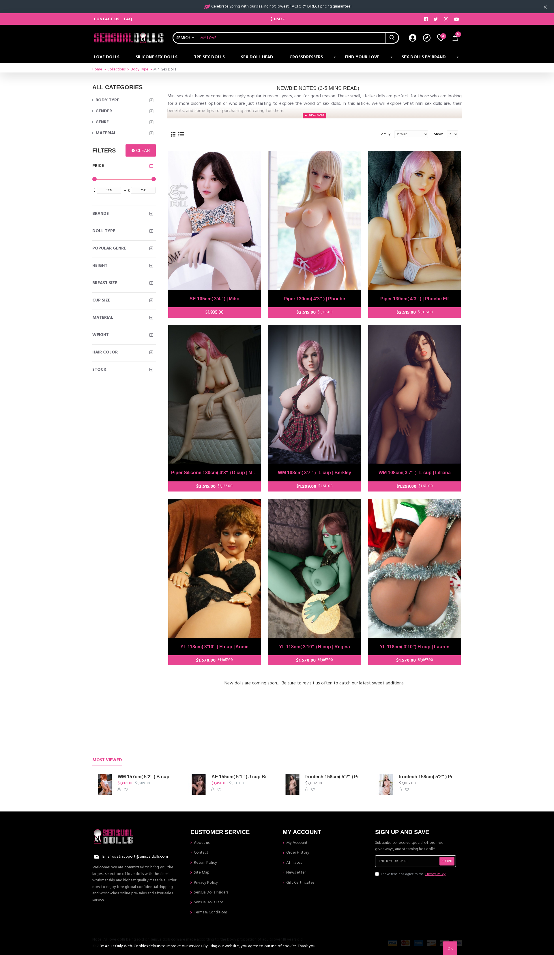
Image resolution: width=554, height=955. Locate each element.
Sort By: (385, 134)
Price (98, 166)
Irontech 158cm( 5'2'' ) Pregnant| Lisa (429, 776)
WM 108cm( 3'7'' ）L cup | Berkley (314, 472)
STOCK (99, 369)
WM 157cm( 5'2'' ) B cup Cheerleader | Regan (148, 776)
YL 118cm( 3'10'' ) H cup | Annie (214, 646)
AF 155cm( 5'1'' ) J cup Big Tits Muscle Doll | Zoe (242, 776)
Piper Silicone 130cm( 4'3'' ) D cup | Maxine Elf (214, 472)
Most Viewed (107, 760)
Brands (100, 214)
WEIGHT (100, 335)
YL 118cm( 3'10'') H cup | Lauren (415, 646)
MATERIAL (102, 317)
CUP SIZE (101, 300)
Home (97, 69)
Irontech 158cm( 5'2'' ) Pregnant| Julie (335, 776)
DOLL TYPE (103, 231)
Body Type (139, 69)
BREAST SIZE (104, 283)
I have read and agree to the (413, 874)
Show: (439, 134)
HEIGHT (99, 266)
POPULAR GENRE (109, 248)
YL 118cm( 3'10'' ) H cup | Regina (314, 646)
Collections (116, 69)
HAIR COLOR (105, 352)
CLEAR (143, 150)
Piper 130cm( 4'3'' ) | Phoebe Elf (414, 298)
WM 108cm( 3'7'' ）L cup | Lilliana (415, 472)
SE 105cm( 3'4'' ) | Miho (214, 298)
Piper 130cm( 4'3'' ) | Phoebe (314, 298)
